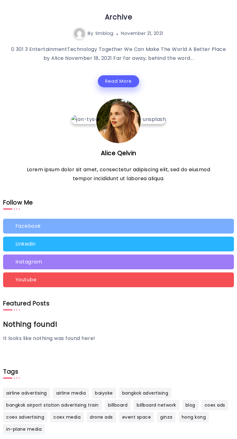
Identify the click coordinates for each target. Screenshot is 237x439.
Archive (118, 17)
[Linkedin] (118, 244)
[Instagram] (118, 262)
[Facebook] (118, 226)
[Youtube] (118, 279)
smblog (104, 33)
